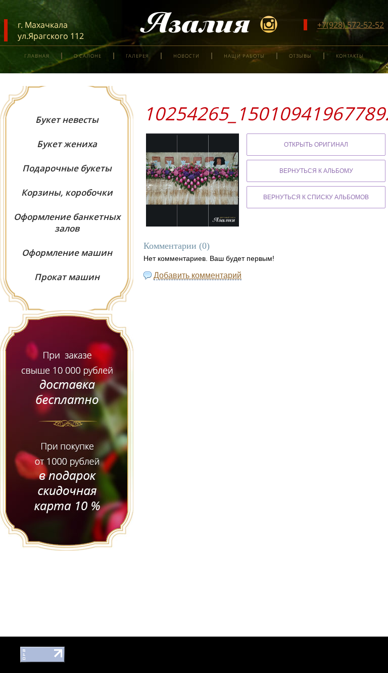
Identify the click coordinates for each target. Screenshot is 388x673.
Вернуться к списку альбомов (316, 197)
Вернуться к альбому (316, 170)
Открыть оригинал (316, 144)
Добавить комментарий (197, 275)
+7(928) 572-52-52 (350, 24)
